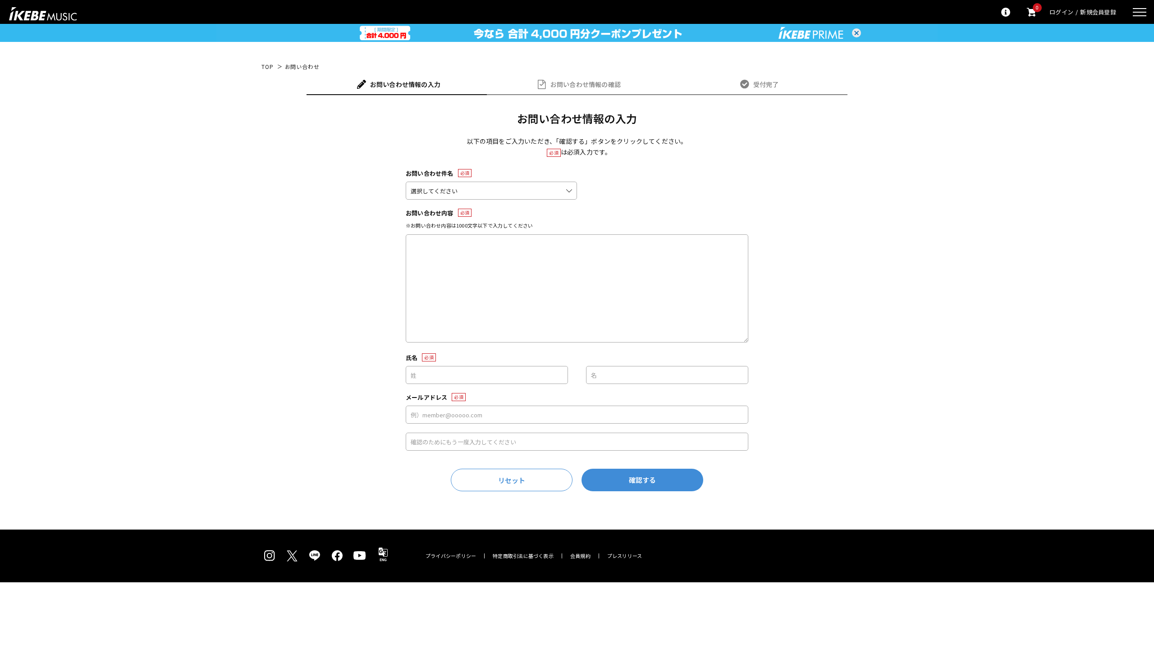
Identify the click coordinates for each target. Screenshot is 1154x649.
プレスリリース (624, 555)
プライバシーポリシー (451, 555)
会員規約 (580, 555)
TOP (267, 67)
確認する (642, 479)
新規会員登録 (1098, 12)
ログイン (1061, 12)
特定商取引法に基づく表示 (523, 555)
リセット (512, 480)
